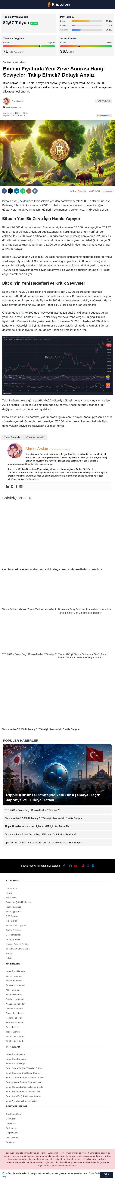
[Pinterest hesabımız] (61, 1175)
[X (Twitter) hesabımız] (20, 1175)
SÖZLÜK (8, 49)
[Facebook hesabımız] (10, 1175)
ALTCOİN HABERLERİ (14, 37)
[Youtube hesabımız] (40, 1175)
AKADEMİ (8, 43)
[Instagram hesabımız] (30, 1175)
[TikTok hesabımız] (51, 1175)
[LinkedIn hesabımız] (71, 1175)
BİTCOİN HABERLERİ (14, 31)
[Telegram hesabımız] (81, 1175)
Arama (84, 14)
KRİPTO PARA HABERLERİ (16, 25)
